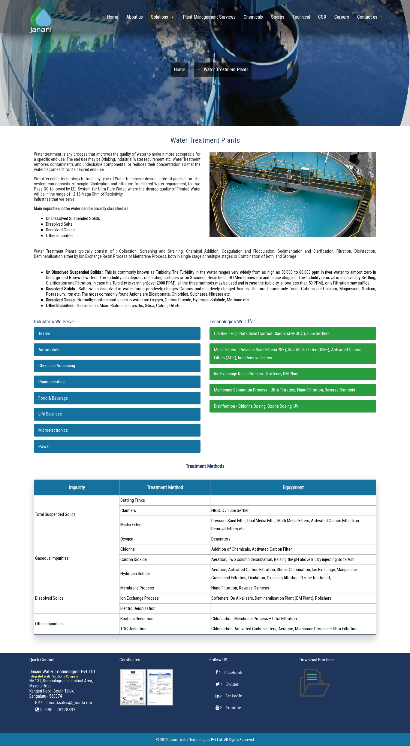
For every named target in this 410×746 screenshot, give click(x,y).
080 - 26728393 (60, 709)
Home (112, 17)
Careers (341, 17)
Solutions (159, 17)
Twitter (232, 684)
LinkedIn (234, 695)
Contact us (367, 17)
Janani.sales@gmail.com (69, 702)
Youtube (233, 707)
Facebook (233, 672)
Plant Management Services (209, 17)
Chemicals (253, 17)
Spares (277, 17)
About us (134, 17)
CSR (322, 17)
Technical (301, 17)
